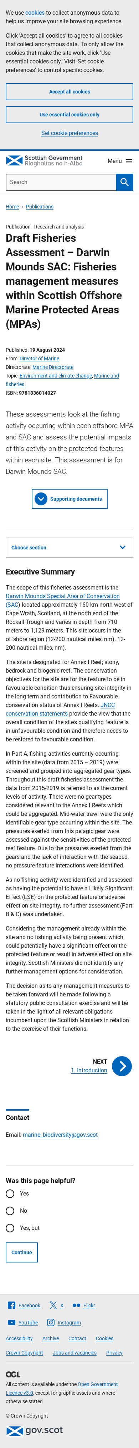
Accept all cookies (69, 92)
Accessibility (19, 1338)
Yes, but (30, 1228)
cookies (35, 12)
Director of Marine (39, 358)
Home (12, 207)
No (23, 1210)
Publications (39, 207)
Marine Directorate (52, 367)
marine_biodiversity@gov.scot (60, 1134)
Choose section (28, 547)
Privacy (114, 1353)
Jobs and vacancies (75, 1353)
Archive (50, 1338)
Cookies (104, 1338)
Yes (24, 1193)
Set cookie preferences (69, 133)
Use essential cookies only (69, 114)
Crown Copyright (24, 1353)
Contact (77, 1338)
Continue (21, 1252)
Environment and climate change (56, 376)
